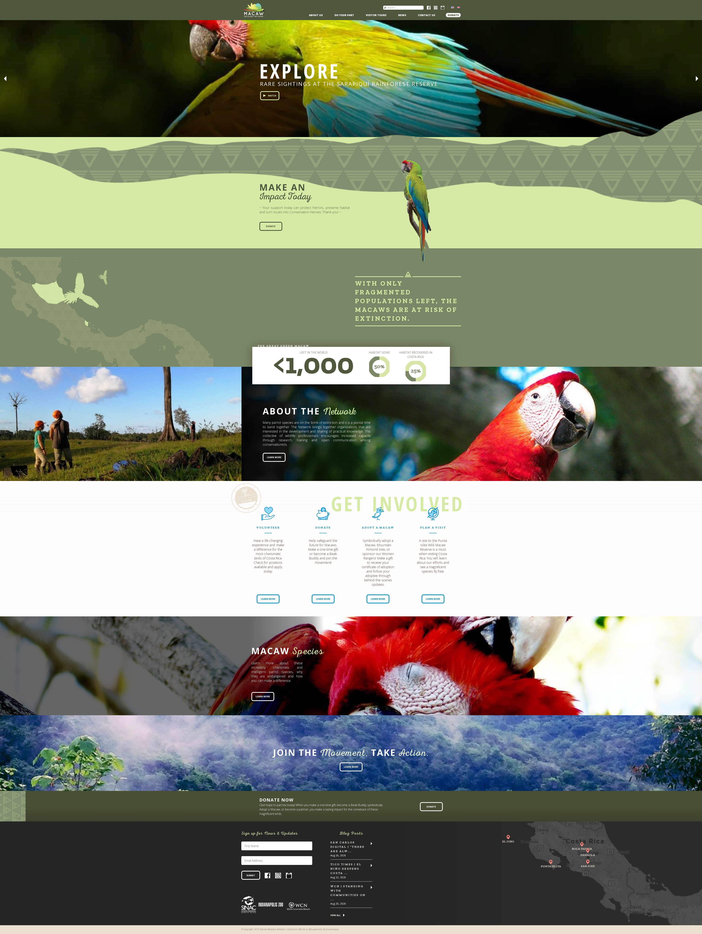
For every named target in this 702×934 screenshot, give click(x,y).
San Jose (588, 866)
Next (697, 78)
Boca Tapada (582, 848)
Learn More (274, 457)
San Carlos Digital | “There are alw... (347, 847)
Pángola (587, 855)
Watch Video (276, 106)
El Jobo (508, 841)
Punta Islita (551, 866)
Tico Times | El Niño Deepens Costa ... (345, 869)
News (402, 15)
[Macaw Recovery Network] (253, 9)
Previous (5, 78)
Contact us (426, 15)
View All (335, 915)
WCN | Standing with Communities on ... (348, 892)
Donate (453, 15)
